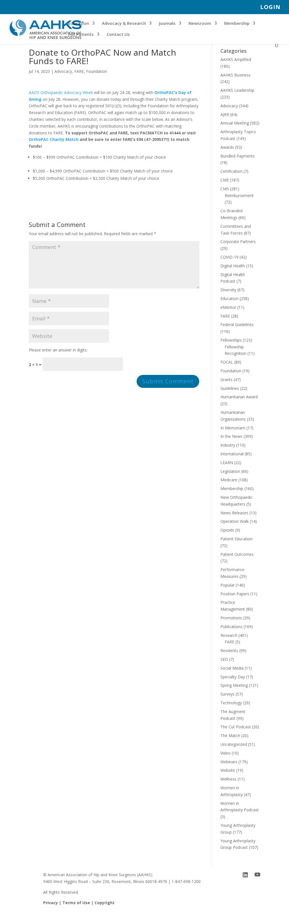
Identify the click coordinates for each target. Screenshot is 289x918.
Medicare (228, 479)
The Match (230, 735)
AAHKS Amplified (235, 59)
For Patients (81, 34)
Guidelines (229, 388)
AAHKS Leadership (237, 90)
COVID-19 (229, 257)
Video (225, 753)
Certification (231, 171)
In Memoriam (232, 427)
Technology (231, 702)
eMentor (228, 307)
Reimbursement (239, 195)
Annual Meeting (234, 123)
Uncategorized (233, 744)
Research (228, 635)
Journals (167, 23)
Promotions (231, 617)
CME (224, 180)
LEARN (226, 462)
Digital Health (232, 265)
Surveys (227, 694)
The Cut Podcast (235, 726)
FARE (79, 71)
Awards (227, 147)
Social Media (232, 668)
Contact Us (118, 34)
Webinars (228, 761)
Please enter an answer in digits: (58, 350)
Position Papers (234, 593)
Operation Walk (234, 521)
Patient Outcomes (237, 554)
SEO (224, 659)
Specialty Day (232, 676)
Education (78, 23)
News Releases (234, 512)
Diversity (228, 289)
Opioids (227, 530)
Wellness (228, 779)
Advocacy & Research (124, 23)
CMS (224, 188)
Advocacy (63, 71)
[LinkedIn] (245, 874)
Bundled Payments (237, 156)
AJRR (224, 114)
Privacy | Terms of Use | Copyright (79, 902)
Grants (226, 379)
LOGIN (270, 7)
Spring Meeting (234, 685)
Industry (227, 445)
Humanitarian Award (239, 396)
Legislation (230, 471)
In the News (231, 436)
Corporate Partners (238, 241)
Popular (227, 585)
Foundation (96, 71)
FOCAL (226, 362)
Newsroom (200, 23)
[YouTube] (257, 874)
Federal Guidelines (237, 324)
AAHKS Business (235, 75)
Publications (231, 626)
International (232, 453)
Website (227, 770)
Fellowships (231, 340)
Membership (236, 23)
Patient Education (236, 538)
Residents (229, 650)
